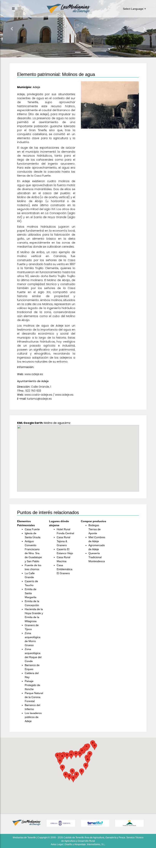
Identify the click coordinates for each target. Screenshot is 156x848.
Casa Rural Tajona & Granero (63, 541)
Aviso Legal (57, 844)
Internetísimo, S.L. (96, 844)
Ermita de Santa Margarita (30, 593)
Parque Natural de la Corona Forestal (34, 697)
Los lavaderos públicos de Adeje (33, 717)
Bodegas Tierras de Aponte (94, 529)
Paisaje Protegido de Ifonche (32, 685)
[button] (11, 28)
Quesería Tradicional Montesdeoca (96, 557)
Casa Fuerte (32, 529)
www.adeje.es (34, 374)
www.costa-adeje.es (38, 395)
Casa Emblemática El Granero (64, 569)
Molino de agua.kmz (57, 423)
